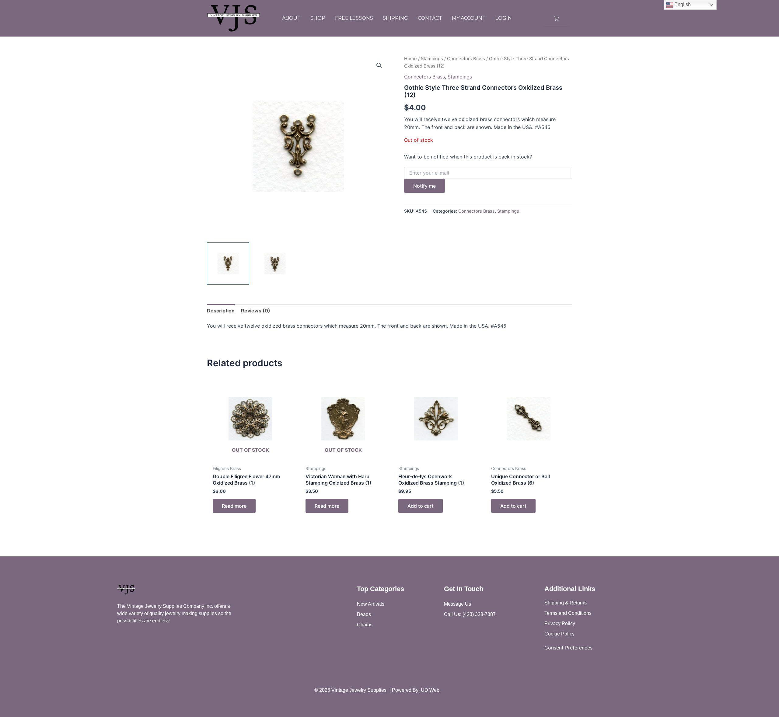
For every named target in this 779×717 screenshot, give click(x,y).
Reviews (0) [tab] (255, 311)
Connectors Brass (466, 58)
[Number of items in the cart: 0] (556, 18)
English (682, 4)
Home (410, 58)
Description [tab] (221, 311)
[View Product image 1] (228, 263)
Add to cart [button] (420, 506)
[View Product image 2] (275, 263)
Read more (234, 506)
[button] (379, 65)
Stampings (432, 58)
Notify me (424, 186)
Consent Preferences (568, 648)
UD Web (430, 690)
